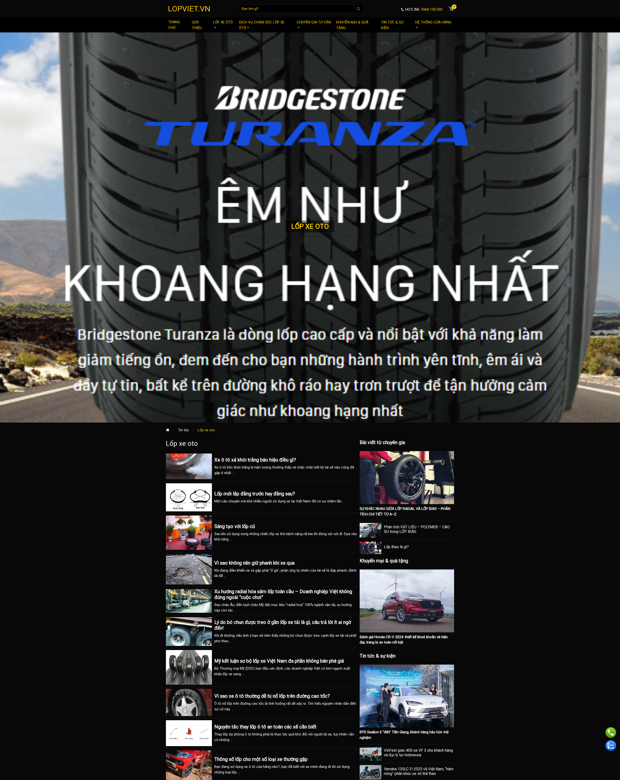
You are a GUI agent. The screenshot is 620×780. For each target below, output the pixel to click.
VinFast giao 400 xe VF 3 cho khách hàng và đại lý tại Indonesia (418, 752)
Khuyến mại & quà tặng (352, 25)
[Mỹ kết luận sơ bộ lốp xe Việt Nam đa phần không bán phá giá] (189, 667)
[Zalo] (610, 745)
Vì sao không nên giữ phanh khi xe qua (254, 563)
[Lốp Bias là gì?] (370, 548)
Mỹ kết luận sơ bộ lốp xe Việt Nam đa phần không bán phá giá (279, 661)
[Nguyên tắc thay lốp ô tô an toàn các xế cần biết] (189, 733)
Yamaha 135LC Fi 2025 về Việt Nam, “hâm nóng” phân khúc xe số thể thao (418, 771)
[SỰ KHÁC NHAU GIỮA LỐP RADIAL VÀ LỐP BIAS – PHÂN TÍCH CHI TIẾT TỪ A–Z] (407, 477)
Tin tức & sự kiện (392, 25)
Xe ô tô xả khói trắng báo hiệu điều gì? (255, 460)
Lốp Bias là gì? (396, 547)
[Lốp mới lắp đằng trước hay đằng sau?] (189, 497)
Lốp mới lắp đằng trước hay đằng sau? (254, 494)
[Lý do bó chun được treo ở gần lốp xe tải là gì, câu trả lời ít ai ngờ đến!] (189, 631)
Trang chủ (174, 25)
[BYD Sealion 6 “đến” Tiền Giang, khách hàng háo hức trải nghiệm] (407, 696)
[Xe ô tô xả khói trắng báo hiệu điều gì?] (189, 466)
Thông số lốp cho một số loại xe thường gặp (261, 759)
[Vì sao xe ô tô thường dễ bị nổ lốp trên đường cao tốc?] (189, 702)
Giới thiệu (197, 25)
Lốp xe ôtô (223, 22)
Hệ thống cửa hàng (433, 22)
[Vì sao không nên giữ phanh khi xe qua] (189, 569)
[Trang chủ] (168, 430)
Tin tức (183, 430)
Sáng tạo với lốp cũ (234, 526)
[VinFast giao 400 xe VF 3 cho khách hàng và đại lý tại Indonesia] (370, 753)
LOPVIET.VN (189, 8)
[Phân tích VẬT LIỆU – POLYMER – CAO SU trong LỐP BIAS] (370, 530)
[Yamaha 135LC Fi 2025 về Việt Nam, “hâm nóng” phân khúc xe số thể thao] (370, 772)
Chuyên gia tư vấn (314, 22)
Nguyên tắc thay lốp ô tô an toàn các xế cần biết (265, 727)
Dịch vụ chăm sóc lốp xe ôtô (262, 25)
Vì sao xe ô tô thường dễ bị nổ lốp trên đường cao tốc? (272, 696)
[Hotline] (610, 732)
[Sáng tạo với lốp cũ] (189, 532)
